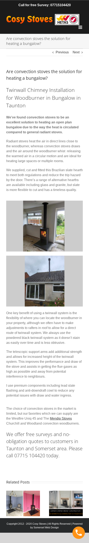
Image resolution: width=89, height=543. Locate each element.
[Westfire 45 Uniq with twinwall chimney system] (44, 202)
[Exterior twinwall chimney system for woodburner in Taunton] (44, 257)
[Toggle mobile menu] (80, 27)
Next (76, 52)
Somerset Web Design (46, 527)
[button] (9, 503)
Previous (62, 52)
